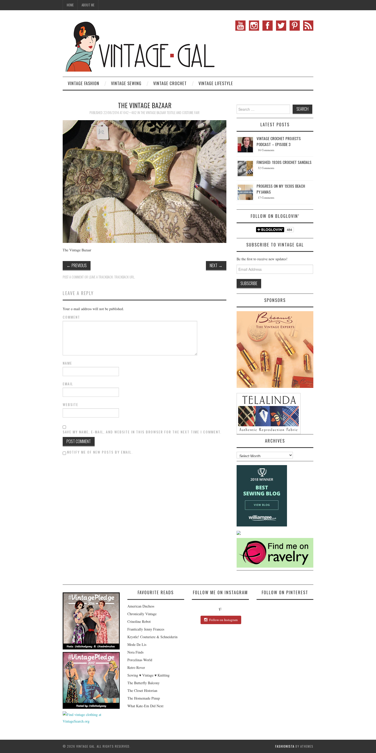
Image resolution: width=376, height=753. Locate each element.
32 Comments (266, 168)
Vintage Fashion (83, 83)
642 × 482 (130, 112)
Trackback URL (124, 277)
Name (67, 363)
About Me (88, 5)
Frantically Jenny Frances (145, 629)
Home (70, 5)
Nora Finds (135, 652)
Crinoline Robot (139, 621)
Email (68, 383)
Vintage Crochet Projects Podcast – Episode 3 (279, 141)
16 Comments (266, 150)
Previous (77, 265)
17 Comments (266, 197)
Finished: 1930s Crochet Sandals (284, 162)
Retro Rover (136, 667)
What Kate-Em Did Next (145, 705)
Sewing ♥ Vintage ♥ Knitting (148, 675)
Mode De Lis (136, 644)
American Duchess (140, 606)
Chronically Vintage (142, 613)
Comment (71, 317)
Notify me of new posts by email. (100, 452)
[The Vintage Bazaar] (144, 180)
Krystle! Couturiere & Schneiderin (152, 636)
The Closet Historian (142, 690)
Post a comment (73, 277)
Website (70, 404)
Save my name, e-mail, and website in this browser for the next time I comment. (142, 431)
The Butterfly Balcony (143, 682)
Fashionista (284, 746)
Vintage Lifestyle (215, 83)
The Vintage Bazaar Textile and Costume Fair (170, 112)
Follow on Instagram (223, 619)
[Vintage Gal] (139, 45)
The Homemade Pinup (143, 698)
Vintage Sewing (126, 83)
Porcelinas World (139, 659)
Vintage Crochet (170, 83)
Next (216, 265)
